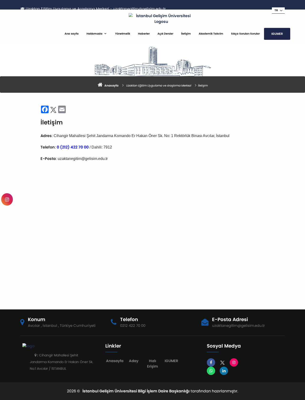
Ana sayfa (72, 34)
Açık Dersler (165, 34)
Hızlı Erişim (152, 363)
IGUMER (277, 34)
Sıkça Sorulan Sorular (245, 34)
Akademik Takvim (211, 34)
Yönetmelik (122, 34)
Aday (133, 360)
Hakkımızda (94, 34)
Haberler (144, 34)
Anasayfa (114, 360)
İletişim (186, 34)
